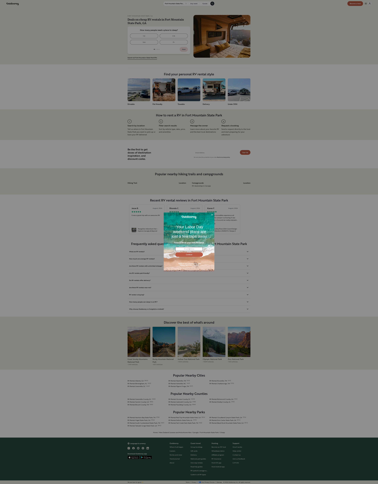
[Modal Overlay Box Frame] (189, 242)
